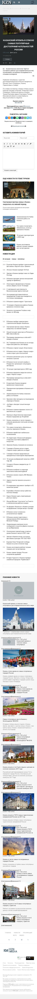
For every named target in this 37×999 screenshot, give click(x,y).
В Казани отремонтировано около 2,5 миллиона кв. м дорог (19, 410)
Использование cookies (9, 969)
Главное (8, 932)
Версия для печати (18, 126)
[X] (14, 118)
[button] (4, 144)
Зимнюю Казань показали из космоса (20, 445)
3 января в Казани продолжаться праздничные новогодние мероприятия (20, 454)
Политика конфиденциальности (11, 967)
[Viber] (22, 118)
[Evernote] (17, 118)
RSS (11, 108)
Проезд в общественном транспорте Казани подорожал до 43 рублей (19, 416)
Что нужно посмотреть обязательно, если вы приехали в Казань (19, 428)
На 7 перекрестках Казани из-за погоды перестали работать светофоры (20, 343)
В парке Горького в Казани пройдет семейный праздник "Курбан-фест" (19, 558)
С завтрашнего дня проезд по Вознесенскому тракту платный (17, 290)
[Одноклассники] (9, 118)
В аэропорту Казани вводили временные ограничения (16, 384)
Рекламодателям (19, 963)
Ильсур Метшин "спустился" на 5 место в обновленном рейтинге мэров (20, 502)
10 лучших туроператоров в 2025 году (19, 369)
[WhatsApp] (25, 118)
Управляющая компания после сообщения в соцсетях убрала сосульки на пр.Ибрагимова (20, 526)
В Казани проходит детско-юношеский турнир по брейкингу (20, 279)
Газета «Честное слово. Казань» (26, 969)
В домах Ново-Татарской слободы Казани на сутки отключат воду (18, 543)
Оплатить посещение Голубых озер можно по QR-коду (18, 311)
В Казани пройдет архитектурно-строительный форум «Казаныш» (18, 322)
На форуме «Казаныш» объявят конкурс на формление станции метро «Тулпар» (20, 507)
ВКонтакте (26, 106)
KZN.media (6, 52)
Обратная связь (30, 963)
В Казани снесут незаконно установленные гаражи (16, 513)
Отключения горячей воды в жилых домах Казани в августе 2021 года (19, 532)
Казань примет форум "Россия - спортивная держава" (17, 553)
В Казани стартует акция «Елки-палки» (20, 348)
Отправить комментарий (10, 170)
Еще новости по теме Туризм (16, 179)
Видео (22, 935)
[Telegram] (30, 118)
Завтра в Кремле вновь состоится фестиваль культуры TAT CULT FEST (19, 537)
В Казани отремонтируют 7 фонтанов (19, 301)
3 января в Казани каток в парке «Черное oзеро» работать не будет (18, 449)
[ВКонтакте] (6, 118)
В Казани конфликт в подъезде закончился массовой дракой (17, 470)
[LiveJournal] (20, 118)
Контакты (10, 963)
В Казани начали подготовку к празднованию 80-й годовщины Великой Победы (17, 519)
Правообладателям (27, 967)
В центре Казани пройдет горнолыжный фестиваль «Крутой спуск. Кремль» (20, 265)
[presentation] (4, 144)
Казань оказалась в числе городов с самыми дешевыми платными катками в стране (20, 422)
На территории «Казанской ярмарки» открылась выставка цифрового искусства (19, 439)
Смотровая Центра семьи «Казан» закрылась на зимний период (18, 327)
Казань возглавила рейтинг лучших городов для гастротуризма (19, 548)
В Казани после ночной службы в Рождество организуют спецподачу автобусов (19, 363)
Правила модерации (24, 965)
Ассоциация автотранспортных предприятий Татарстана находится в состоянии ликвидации (19, 296)
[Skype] (28, 118)
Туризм (7, 59)
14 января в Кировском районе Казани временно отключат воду (20, 306)
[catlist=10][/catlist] (18, 609)
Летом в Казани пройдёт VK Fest (18, 270)
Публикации (27, 932)
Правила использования (9, 965)
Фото (15, 935)
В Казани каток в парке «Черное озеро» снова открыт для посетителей (20, 352)
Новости (17, 932)
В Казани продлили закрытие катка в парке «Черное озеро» (19, 373)
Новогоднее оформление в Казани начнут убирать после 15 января (18, 285)
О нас (4, 963)
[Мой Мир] (12, 118)
